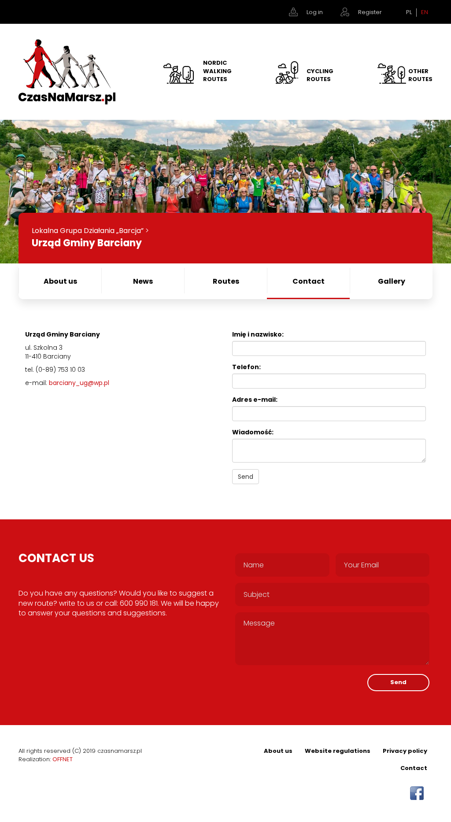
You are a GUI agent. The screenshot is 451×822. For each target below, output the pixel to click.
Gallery (391, 281)
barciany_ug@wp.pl (79, 382)
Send (245, 476)
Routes (226, 281)
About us (60, 281)
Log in (315, 12)
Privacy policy (405, 751)
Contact (308, 281)
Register (370, 12)
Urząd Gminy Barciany (87, 243)
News (143, 281)
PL (409, 12)
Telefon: (246, 367)
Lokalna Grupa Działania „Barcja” (88, 231)
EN (424, 12)
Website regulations (337, 751)
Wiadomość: (253, 432)
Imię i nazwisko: (258, 334)
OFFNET (62, 759)
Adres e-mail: (254, 399)
